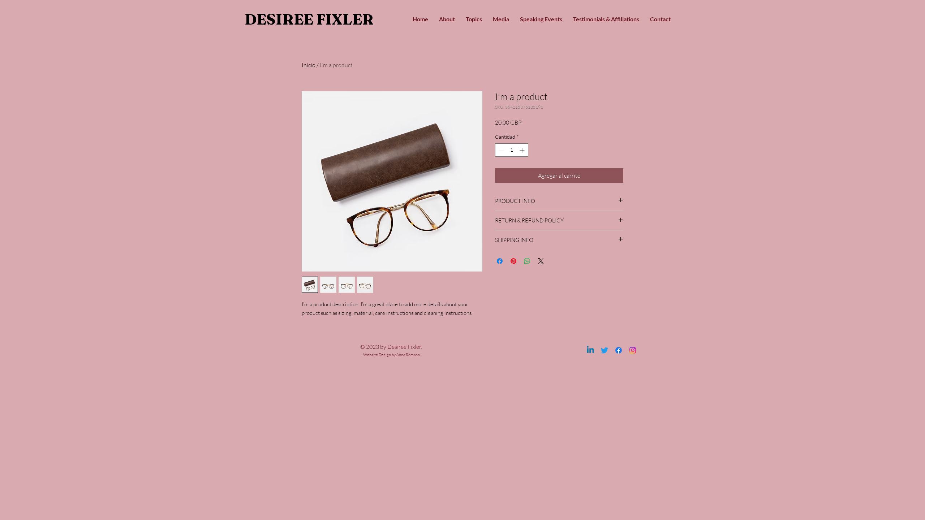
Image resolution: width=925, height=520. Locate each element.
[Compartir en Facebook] (499, 261)
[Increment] (522, 150)
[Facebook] (618, 350)
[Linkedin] (590, 350)
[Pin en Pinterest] (513, 261)
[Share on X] (541, 261)
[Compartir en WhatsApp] (527, 261)
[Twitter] (604, 350)
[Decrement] (500, 150)
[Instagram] (632, 350)
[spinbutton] (511, 150)
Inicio (308, 65)
